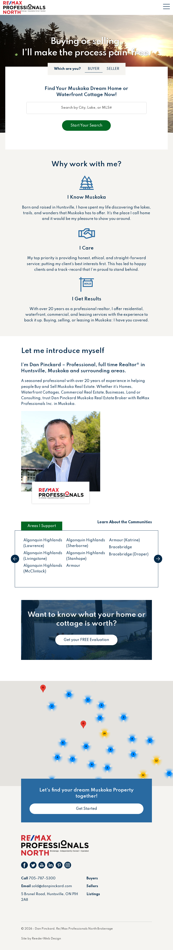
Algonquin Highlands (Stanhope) (85, 556)
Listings (93, 894)
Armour (73, 566)
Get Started (86, 809)
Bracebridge (120, 547)
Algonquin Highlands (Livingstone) (42, 556)
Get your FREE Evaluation (86, 640)
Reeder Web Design (46, 938)
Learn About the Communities (124, 522)
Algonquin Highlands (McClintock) (42, 568)
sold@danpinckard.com (52, 886)
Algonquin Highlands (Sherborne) (85, 543)
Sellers (92, 886)
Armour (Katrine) (124, 540)
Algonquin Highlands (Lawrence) (42, 543)
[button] (43, 688)
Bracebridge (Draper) (129, 554)
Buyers (92, 878)
